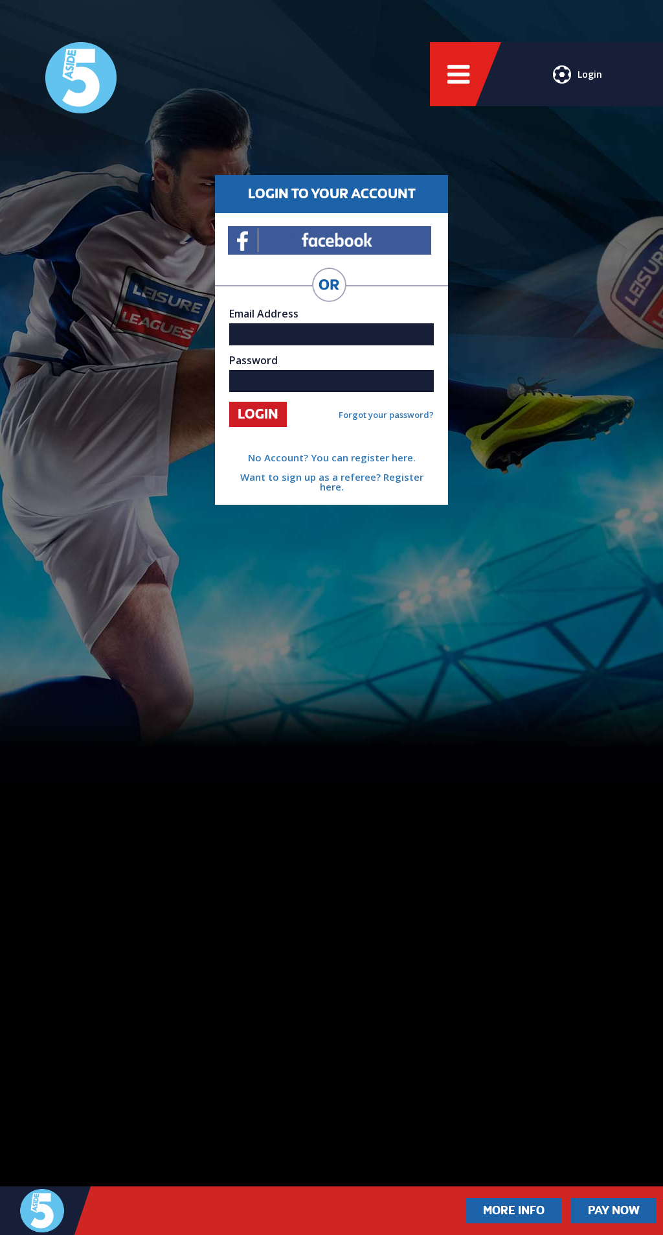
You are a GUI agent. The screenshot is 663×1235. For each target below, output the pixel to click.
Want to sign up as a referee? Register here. (331, 481)
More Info (514, 1210)
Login (590, 74)
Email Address (263, 313)
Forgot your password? (386, 415)
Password (253, 360)
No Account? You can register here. (332, 457)
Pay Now (614, 1210)
